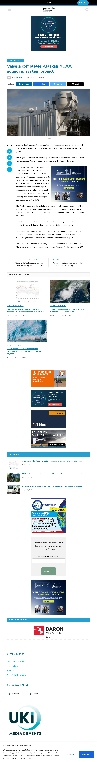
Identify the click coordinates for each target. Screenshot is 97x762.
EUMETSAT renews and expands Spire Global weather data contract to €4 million (53, 474)
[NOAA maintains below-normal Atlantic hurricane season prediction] (70, 291)
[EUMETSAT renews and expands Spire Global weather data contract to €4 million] (13, 477)
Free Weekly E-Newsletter (17, 675)
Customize (70, 754)
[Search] (87, 9)
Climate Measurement (15, 60)
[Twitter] (9, 163)
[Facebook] (9, 157)
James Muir (18, 77)
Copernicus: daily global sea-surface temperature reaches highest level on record (26, 310)
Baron (48, 637)
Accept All (86, 754)
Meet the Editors (13, 666)
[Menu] (9, 9)
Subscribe (83, 3)
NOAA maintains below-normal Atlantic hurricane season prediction (68, 310)
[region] (48, 752)
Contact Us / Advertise (15, 661)
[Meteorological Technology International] (48, 9)
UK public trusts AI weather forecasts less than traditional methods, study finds (52, 487)
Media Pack (11, 670)
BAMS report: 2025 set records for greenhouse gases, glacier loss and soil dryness (24, 351)
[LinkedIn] (9, 151)
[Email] (9, 169)
